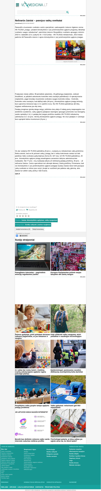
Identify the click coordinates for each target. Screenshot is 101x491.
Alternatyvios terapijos (77, 451)
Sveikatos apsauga (54, 482)
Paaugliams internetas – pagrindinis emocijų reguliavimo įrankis (30, 273)
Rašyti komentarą (38, 229)
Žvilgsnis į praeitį (52, 454)
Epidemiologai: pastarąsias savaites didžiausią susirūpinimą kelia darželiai (67, 371)
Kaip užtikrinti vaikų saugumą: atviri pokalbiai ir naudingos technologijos (66, 335)
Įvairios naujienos (44, 225)
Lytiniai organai (5, 465)
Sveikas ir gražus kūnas (77, 456)
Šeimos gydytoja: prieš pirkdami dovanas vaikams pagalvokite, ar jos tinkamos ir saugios (32, 336)
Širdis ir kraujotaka (6, 451)
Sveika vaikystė (31, 225)
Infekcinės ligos (28, 469)
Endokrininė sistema (6, 456)
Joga (71, 460)
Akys (2, 472)
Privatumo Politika (52, 487)
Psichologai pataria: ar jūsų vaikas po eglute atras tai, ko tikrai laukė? (66, 440)
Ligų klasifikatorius (26, 487)
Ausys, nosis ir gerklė (7, 474)
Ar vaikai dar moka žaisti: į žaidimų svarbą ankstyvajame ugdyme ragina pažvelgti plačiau (30, 372)
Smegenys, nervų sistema (8, 458)
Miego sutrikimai (28, 466)
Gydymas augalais (75, 449)
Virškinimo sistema (6, 455)
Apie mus (13, 487)
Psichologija (51, 449)
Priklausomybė (28, 464)
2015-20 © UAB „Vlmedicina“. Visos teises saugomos (39, 490)
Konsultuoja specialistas (34, 482)
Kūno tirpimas (27, 459)
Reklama (82, 15)
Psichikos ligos (5, 478)
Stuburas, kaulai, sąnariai (8, 462)
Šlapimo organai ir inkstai (8, 460)
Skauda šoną (27, 460)
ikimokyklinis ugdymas (35, 220)
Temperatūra (27, 457)
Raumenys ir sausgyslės (7, 464)
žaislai (24, 220)
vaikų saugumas (51, 220)
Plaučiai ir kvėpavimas (7, 453)
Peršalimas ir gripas (29, 455)
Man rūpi (4, 449)
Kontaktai (39, 487)
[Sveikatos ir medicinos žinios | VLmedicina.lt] (34, 4)
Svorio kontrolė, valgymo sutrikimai (33, 462)
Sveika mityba (74, 453)
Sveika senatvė (52, 456)
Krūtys (3, 471)
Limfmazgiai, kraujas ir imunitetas (10, 469)
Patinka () (21, 210)
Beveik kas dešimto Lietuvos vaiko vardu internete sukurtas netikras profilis (32, 440)
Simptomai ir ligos (30, 449)
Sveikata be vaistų (76, 446)
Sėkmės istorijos (74, 465)
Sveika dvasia (74, 463)
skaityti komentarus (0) (23, 229)
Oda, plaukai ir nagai (6, 467)
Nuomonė (72, 482)
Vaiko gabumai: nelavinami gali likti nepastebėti (65, 406)
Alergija (26, 451)
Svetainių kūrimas (71, 490)
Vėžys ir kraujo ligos (29, 453)
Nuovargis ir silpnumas (30, 467)
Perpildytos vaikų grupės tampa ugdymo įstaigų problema (32, 406)
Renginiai (4, 482)
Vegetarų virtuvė (74, 458)
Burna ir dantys (5, 476)
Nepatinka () (33, 210)
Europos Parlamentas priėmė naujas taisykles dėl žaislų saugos (66, 273)
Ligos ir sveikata (7, 446)
